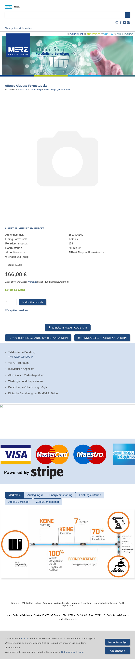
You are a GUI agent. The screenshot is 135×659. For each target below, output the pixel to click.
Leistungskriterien (90, 495)
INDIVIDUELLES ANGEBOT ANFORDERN (104, 337)
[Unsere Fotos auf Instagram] (128, 22)
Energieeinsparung (60, 495)
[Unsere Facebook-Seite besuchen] (120, 22)
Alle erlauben (117, 650)
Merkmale (14, 495)
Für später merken (16, 310)
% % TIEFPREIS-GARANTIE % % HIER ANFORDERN (40, 337)
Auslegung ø (35, 495)
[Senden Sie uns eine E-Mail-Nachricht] (117, 22)
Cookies (47, 603)
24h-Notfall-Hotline (31, 603)
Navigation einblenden (18, 28)
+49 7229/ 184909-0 (20, 356)
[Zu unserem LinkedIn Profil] (124, 22)
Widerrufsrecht (61, 603)
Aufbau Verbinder (18, 501)
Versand (32, 281)
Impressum (67, 605)
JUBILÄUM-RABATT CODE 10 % (69, 327)
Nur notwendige (117, 642)
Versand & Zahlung (82, 603)
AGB (121, 603)
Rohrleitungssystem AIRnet (57, 89)
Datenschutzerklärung (105, 603)
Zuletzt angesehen (47, 501)
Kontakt (15, 603)
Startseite (22, 89)
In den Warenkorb (32, 302)
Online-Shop (35, 89)
